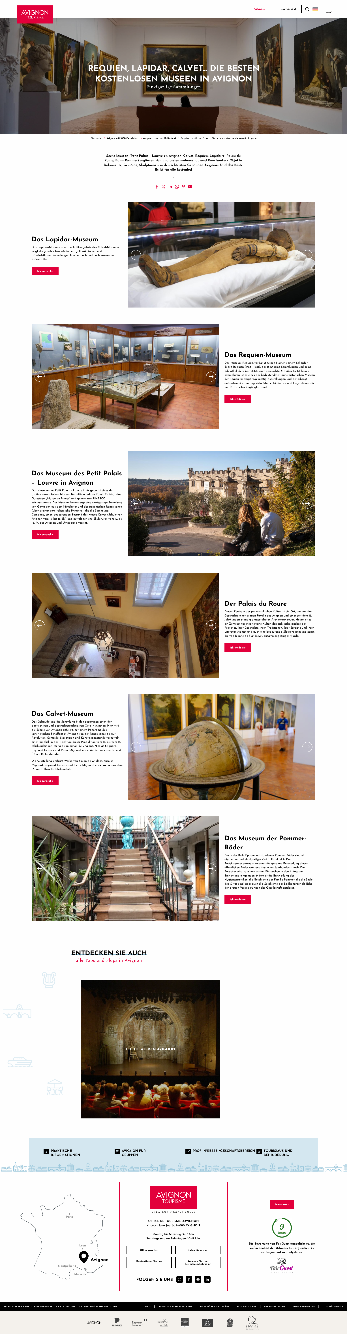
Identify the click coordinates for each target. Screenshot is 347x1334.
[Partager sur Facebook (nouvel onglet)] (157, 187)
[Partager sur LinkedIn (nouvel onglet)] (170, 187)
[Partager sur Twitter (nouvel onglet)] (164, 187)
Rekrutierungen (274, 1306)
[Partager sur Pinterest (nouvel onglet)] (184, 187)
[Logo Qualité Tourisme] (252, 1322)
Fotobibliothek (246, 1306)
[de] (315, 9)
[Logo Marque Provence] (117, 1322)
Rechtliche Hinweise (16, 1306)
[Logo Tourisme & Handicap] (207, 1323)
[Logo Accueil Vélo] (230, 1322)
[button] (307, 9)
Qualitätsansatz (333, 1306)
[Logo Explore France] (139, 1322)
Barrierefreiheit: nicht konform (54, 1306)
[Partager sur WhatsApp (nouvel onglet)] (177, 187)
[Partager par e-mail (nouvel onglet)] (190, 187)
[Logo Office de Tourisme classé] (184, 1322)
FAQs (148, 1306)
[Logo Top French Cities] (162, 1323)
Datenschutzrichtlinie (93, 1306)
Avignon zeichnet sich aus (175, 1306)
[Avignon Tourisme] (35, 14)
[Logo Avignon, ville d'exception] (94, 1322)
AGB (115, 1306)
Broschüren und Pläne (214, 1306)
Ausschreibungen (304, 1306)
